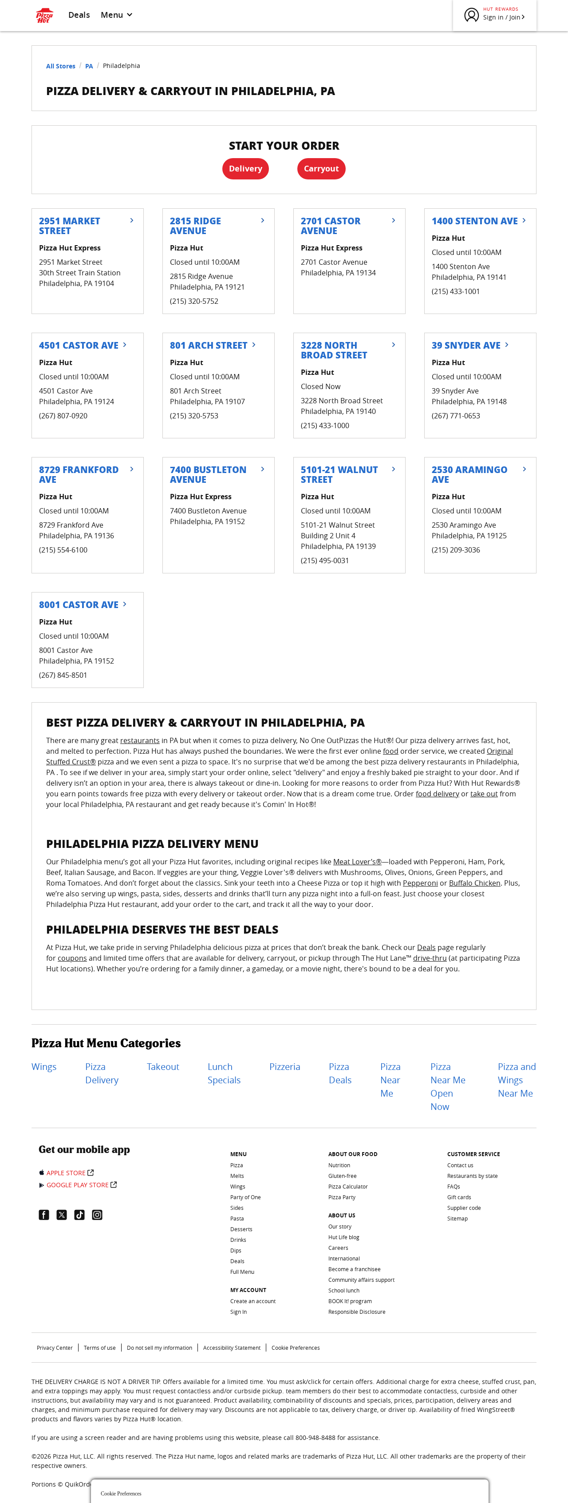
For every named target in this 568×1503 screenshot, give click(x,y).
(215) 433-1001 (456, 291)
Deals (79, 14)
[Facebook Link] (47, 1214)
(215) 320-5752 (194, 301)
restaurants (140, 740)
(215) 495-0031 (325, 560)
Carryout (321, 168)
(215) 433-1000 (325, 425)
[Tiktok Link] (83, 1214)
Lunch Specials (224, 1073)
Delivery (245, 168)
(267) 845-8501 (63, 675)
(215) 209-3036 (456, 550)
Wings (44, 1067)
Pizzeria (284, 1067)
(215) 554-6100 (63, 550)
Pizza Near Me (390, 1080)
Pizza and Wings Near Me (517, 1080)
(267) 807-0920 (63, 416)
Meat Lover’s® (357, 862)
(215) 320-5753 (194, 416)
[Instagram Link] (101, 1214)
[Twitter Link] (65, 1214)
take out (484, 794)
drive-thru (430, 958)
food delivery (437, 794)
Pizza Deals (340, 1073)
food (390, 751)
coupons (72, 958)
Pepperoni (420, 883)
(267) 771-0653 (456, 416)
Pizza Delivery (101, 1073)
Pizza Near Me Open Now (447, 1087)
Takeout (163, 1067)
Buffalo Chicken (475, 883)
